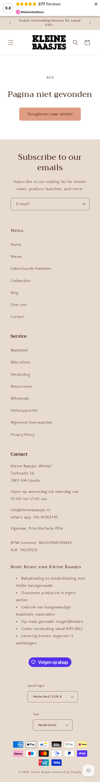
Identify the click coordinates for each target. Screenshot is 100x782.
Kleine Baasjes (41, 772)
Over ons (19, 305)
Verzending (20, 374)
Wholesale (20, 398)
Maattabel (19, 350)
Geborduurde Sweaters (31, 269)
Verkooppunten (24, 410)
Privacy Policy (22, 435)
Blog (14, 293)
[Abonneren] (83, 204)
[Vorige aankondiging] (10, 23)
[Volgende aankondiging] (90, 23)
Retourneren (22, 386)
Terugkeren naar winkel (50, 114)
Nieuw (16, 257)
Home (16, 245)
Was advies (20, 362)
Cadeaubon (21, 281)
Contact (17, 317)
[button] (11, 42)
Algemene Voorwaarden (32, 422)
